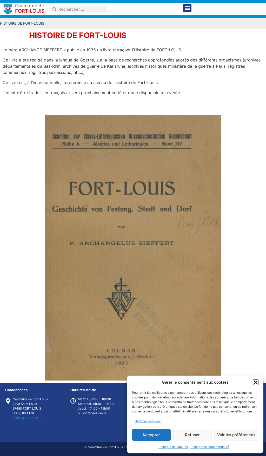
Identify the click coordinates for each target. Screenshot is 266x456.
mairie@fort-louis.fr (27, 418)
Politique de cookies (173, 447)
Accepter (151, 434)
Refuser (192, 434)
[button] (255, 382)
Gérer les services (148, 421)
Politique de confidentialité (209, 447)
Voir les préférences (236, 434)
